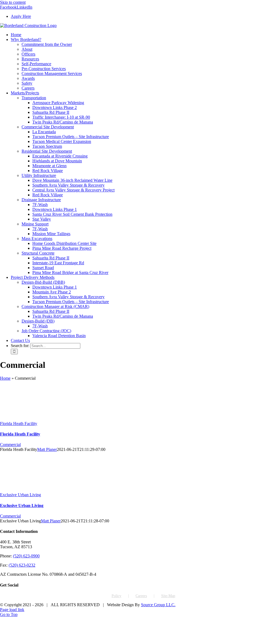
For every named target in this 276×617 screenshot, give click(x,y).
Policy (116, 596)
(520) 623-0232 (22, 565)
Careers (141, 596)
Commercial (10, 444)
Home (5, 378)
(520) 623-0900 (26, 556)
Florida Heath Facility (18, 423)
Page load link (12, 609)
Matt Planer (47, 449)
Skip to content (13, 2)
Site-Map (168, 596)
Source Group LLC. (158, 604)
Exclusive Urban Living (20, 494)
